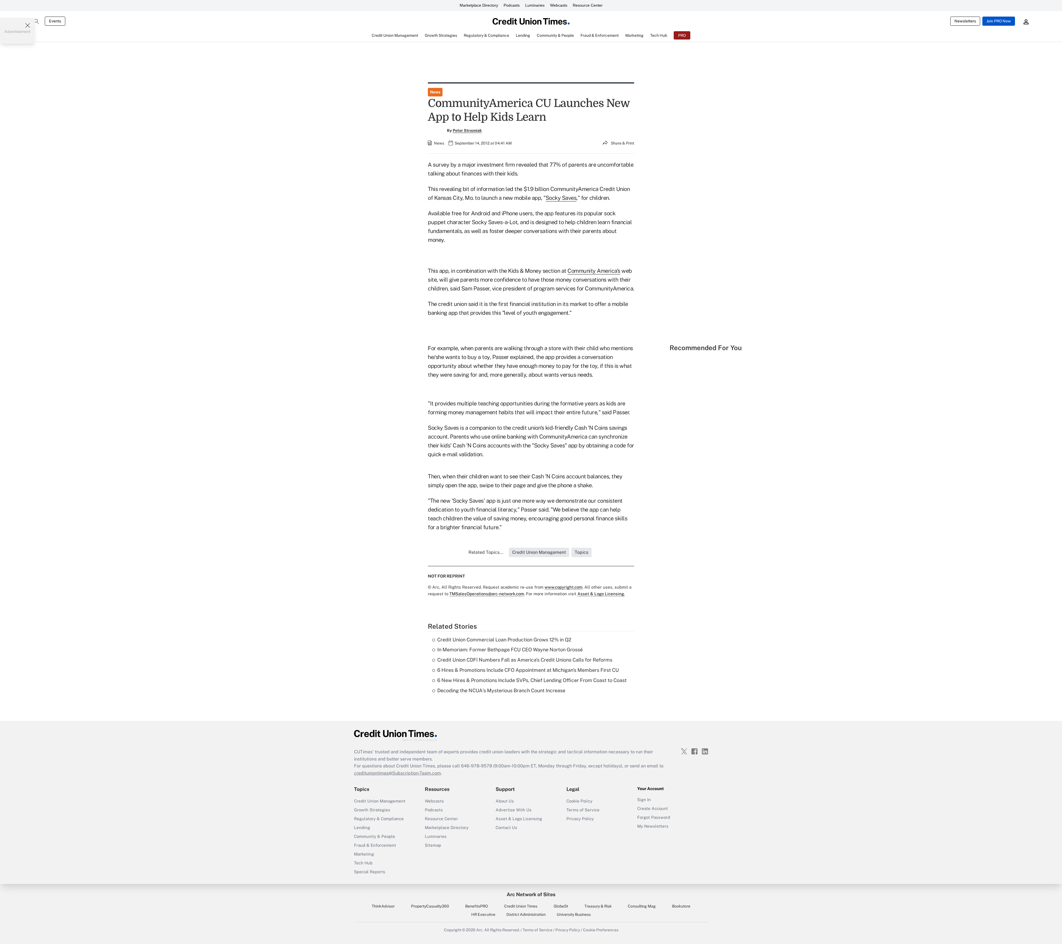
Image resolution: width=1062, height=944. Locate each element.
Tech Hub (363, 863)
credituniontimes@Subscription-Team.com (397, 773)
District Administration (526, 914)
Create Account (652, 808)
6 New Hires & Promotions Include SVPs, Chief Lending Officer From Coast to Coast (532, 680)
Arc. (479, 930)
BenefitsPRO (476, 906)
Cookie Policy (579, 801)
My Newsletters (652, 826)
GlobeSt (561, 906)
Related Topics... (485, 552)
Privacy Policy (580, 818)
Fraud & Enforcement (375, 845)
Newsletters (965, 21)
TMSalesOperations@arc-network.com (486, 593)
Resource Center (588, 5)
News (435, 92)
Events (55, 21)
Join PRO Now (998, 21)
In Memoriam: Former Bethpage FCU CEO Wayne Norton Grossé (510, 649)
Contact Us (506, 827)
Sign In (644, 799)
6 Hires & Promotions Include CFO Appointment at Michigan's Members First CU (528, 670)
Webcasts (558, 5)
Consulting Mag (642, 906)
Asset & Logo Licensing (519, 818)
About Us (505, 801)
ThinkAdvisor (383, 906)
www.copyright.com (563, 587)
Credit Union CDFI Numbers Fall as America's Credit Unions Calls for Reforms (524, 660)
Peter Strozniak (467, 130)
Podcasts (512, 5)
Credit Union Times (520, 906)
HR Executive (483, 914)
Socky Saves (561, 198)
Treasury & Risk (598, 906)
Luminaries (535, 5)
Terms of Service (583, 809)
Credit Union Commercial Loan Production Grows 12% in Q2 (504, 640)
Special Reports (369, 871)
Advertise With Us (514, 809)
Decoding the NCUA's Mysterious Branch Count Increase (501, 690)
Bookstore (681, 906)
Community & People (374, 836)
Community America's (594, 271)
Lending (362, 827)
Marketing (364, 854)
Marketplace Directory (479, 5)
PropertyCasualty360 (430, 906)
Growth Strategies (372, 809)
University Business (574, 914)
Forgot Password (653, 817)
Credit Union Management (379, 801)
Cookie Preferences (600, 930)
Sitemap (433, 845)
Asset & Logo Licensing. (601, 593)
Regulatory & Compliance (379, 818)
